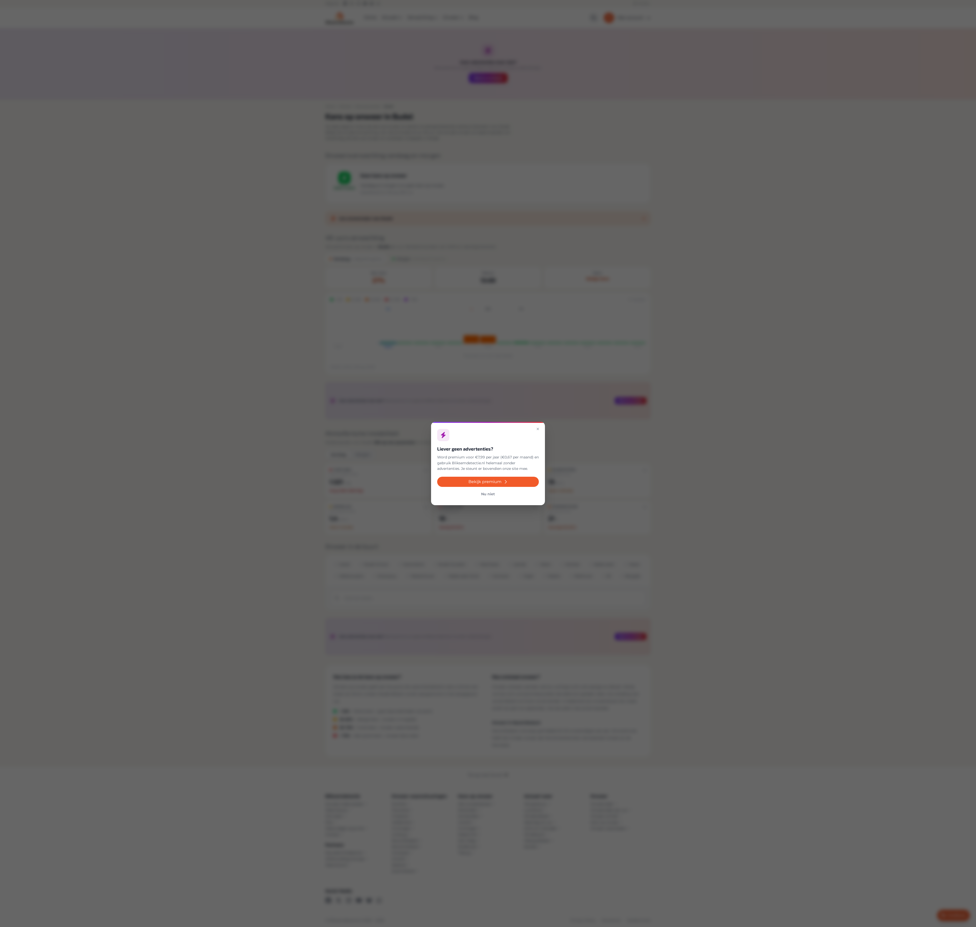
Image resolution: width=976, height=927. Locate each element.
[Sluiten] (538, 429)
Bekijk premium (484, 481)
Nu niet (488, 494)
